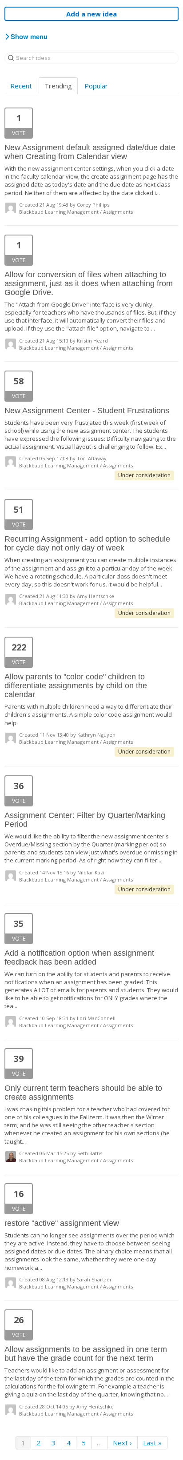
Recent (21, 85)
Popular (96, 85)
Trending (58, 85)
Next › (122, 1442)
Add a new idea (91, 13)
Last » (152, 1442)
